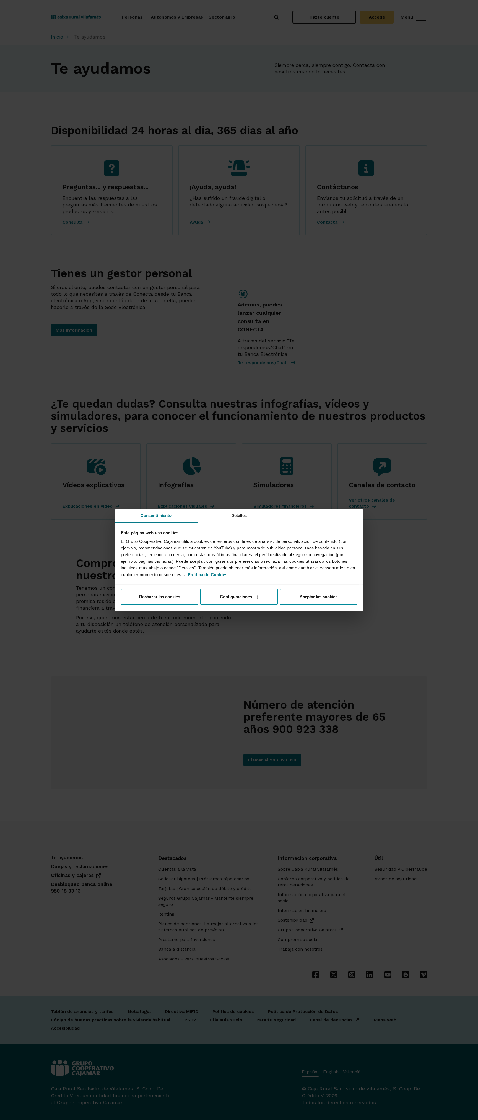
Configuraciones (236, 596)
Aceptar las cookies (318, 596)
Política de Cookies (208, 574)
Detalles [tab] (239, 515)
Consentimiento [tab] (156, 515)
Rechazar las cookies (159, 596)
